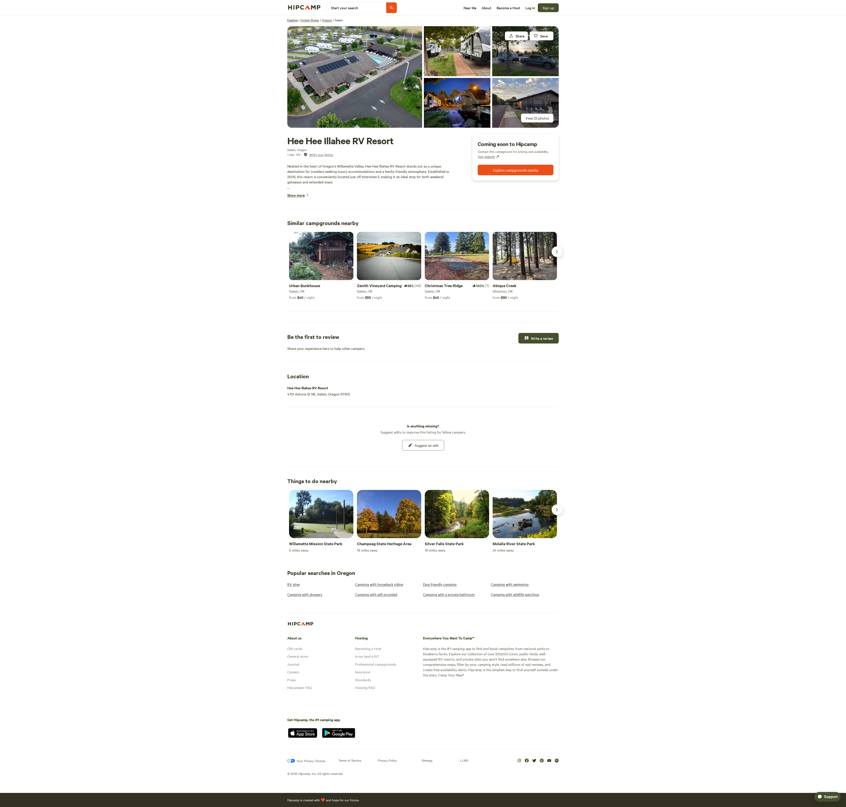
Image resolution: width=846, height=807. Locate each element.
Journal (293, 664)
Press (291, 679)
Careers (293, 671)
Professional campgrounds (375, 664)
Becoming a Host (368, 648)
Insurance (362, 671)
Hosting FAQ (365, 687)
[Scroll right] (557, 251)
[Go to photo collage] (354, 77)
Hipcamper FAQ (299, 687)
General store (297, 656)
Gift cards (294, 648)
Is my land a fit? (367, 656)
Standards (363, 679)
